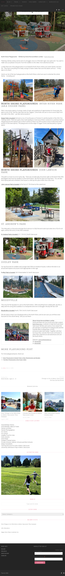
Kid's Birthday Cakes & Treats (10, 426)
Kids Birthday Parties (7, 425)
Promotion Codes (16, 5)
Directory (42, 2)
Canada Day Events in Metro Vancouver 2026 (32, 414)
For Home (4, 432)
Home (3, 2)
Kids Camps (32, 2)
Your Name (38, 551)
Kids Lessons (5, 437)
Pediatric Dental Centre (8, 440)
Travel (16, 2)
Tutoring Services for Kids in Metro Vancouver (15, 445)
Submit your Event (5, 553)
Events (24, 2)
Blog (8, 2)
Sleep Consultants (6, 444)
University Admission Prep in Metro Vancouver (15, 447)
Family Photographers (8, 430)
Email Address (40, 557)
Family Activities (6, 428)
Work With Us (53, 2)
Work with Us (4, 551)
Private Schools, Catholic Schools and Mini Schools (17, 442)
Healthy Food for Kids (8, 435)
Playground (35, 29)
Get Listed (4, 5)
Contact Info (3, 555)
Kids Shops (4, 439)
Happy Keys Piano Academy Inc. (10, 532)
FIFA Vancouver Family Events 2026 (52, 414)
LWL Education (5, 528)
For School (4, 433)
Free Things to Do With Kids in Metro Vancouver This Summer (10, 415)
